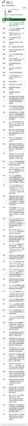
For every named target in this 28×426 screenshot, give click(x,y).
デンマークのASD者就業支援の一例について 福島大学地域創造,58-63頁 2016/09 (16, 162)
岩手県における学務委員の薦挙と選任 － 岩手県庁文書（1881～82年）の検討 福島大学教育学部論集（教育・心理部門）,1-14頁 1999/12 (17, 357)
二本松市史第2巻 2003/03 (15, 72)
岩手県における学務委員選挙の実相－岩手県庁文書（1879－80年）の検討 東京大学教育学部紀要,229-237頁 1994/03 (16, 374)
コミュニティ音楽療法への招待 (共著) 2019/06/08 (16, 29)
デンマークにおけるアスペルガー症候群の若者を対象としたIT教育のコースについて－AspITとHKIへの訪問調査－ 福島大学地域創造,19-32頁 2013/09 (17, 223)
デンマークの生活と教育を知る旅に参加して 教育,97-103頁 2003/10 (17, 317)
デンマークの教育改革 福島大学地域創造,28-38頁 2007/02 (16, 300)
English (24, 7)
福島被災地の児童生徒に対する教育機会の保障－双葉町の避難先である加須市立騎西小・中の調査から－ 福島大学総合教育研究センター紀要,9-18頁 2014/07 (16, 200)
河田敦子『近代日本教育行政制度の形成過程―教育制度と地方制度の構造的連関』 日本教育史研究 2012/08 (16, 238)
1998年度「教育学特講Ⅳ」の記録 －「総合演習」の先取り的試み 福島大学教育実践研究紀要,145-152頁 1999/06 (16, 366)
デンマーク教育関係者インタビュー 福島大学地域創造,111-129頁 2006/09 (17, 311)
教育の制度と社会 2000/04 (16, 84)
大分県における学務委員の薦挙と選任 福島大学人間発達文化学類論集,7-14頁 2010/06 (16, 256)
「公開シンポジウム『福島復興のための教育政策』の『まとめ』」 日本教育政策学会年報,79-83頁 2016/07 (16, 170)
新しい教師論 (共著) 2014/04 (16, 46)
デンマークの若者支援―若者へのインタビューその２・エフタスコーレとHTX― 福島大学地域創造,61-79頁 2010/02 (16, 264)
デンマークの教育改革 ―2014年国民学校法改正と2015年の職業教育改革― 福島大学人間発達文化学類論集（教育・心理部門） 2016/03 (17, 179)
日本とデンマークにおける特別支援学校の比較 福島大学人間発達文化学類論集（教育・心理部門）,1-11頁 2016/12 (16, 156)
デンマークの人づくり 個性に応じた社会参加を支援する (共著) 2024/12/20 (16, 23)
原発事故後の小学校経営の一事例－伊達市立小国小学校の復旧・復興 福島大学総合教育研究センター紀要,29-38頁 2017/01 (16, 147)
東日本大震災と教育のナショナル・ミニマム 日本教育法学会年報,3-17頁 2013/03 (16, 231)
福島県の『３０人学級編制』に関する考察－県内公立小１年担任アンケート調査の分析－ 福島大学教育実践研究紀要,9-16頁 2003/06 (16, 326)
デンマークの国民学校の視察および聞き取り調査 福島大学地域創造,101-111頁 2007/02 (16, 305)
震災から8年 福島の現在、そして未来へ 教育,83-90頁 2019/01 (17, 139)
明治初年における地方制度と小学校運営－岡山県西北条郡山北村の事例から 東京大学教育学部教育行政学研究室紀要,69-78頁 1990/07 (16, 408)
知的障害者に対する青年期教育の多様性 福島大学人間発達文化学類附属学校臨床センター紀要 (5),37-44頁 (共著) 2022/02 (16, 100)
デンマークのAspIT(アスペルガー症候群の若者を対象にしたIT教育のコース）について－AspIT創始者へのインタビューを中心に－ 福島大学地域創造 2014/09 (16, 189)
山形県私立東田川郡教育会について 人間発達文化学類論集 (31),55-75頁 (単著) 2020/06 (16, 107)
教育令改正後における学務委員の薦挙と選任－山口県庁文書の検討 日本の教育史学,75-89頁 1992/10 (16, 389)
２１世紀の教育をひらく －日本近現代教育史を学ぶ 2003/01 (16, 76)
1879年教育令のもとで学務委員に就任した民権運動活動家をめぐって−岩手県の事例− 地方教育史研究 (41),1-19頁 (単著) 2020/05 (17, 115)
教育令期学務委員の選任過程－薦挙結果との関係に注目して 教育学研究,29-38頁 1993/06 (16, 382)
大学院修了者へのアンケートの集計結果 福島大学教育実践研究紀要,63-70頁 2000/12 (16, 349)
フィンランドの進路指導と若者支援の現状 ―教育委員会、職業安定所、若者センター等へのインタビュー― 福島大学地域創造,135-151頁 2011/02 (16, 248)
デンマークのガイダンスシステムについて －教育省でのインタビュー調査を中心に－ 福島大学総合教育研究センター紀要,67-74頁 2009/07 (16, 272)
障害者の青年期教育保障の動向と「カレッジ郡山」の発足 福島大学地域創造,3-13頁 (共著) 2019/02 (16, 132)
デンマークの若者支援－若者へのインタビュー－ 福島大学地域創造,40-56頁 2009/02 (16, 286)
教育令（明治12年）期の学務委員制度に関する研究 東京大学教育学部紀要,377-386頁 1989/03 (16, 416)
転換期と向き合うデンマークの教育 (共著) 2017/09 (16, 33)
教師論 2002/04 (13, 81)
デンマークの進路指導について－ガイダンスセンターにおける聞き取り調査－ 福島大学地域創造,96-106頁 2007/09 (16, 293)
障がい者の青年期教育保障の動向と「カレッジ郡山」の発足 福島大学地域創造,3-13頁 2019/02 (16, 124)
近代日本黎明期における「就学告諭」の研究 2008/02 (16, 59)
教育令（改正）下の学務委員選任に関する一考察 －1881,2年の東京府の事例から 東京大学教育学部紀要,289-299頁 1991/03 (16, 398)
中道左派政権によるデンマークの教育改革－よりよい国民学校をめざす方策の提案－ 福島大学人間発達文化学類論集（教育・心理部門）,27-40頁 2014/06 (16, 211)
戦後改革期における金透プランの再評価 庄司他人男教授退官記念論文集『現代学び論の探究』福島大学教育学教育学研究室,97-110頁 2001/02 (16, 341)
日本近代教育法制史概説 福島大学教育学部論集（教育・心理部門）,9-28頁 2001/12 (16, 333)
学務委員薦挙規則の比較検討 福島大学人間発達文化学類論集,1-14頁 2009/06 (16, 280)
